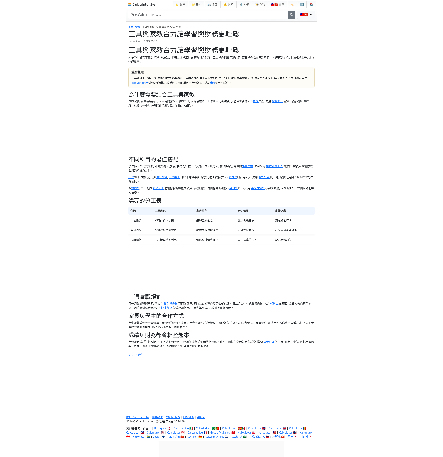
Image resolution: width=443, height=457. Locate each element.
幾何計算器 (258, 188)
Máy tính (174, 437)
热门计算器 (173, 417)
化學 (131, 177)
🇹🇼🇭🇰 (277, 4)
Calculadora (203, 428)
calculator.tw (139, 83)
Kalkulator (244, 432)
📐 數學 (180, 4)
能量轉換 (247, 166)
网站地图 (188, 417)
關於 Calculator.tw (137, 417)
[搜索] (291, 15)
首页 (130, 26)
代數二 (274, 304)
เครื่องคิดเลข (257, 437)
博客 (137, 26)
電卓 (290, 437)
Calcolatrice (181, 428)
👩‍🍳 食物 (260, 4)
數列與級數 (171, 304)
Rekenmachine (214, 437)
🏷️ (292, 4)
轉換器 (201, 417)
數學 (256, 101)
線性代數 (166, 308)
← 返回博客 (135, 355)
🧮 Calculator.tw (141, 4)
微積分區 (158, 188)
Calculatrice (195, 432)
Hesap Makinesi (220, 432)
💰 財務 (228, 4)
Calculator (254, 428)
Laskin (157, 437)
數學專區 (268, 342)
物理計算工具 (274, 166)
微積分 (135, 188)
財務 (212, 83)
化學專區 (174, 177)
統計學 (233, 177)
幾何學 (233, 188)
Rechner (192, 437)
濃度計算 (161, 177)
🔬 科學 (244, 4)
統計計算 (264, 177)
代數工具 (277, 101)
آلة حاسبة (236, 437)
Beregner (160, 428)
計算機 (276, 437)
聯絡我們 (157, 417)
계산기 (304, 437)
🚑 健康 (212, 4)
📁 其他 (196, 4)
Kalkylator (139, 437)
